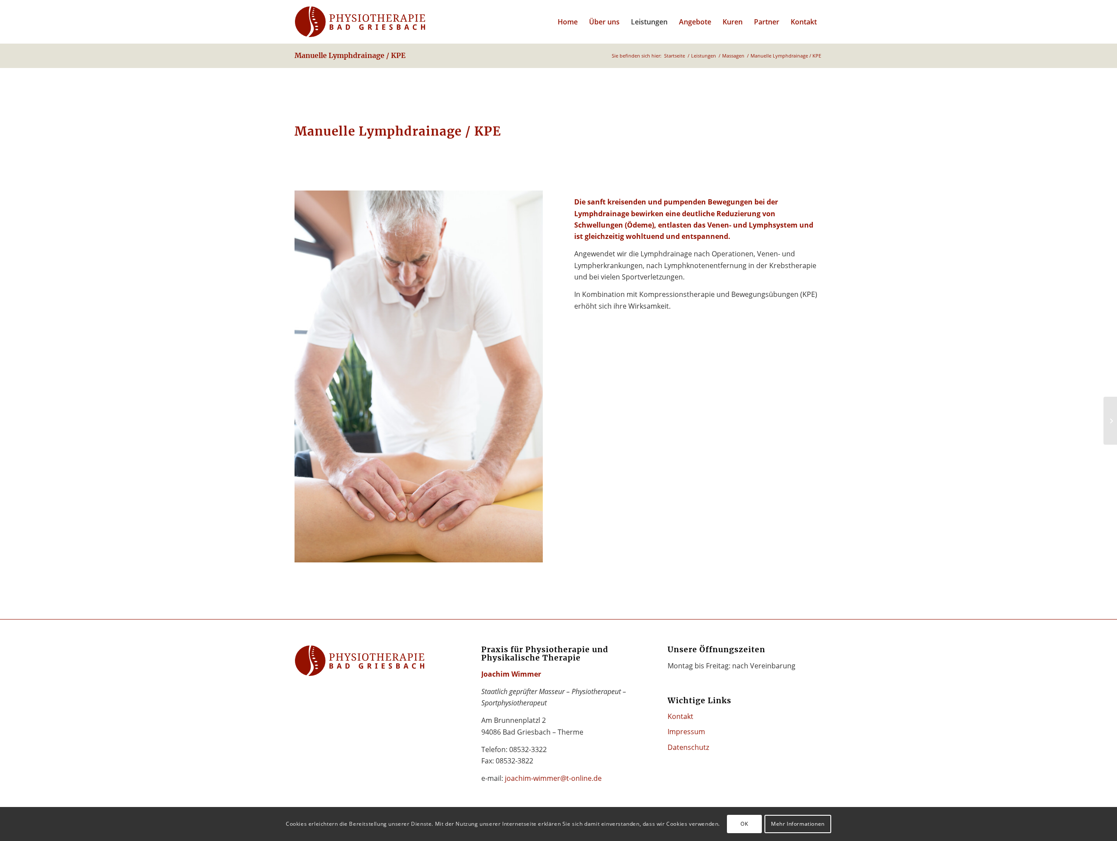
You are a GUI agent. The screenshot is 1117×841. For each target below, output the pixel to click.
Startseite (674, 55)
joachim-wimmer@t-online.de (553, 778)
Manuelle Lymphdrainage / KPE (350, 55)
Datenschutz (688, 747)
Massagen (733, 55)
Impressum (686, 731)
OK (744, 823)
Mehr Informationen (798, 823)
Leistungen (703, 55)
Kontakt (680, 716)
